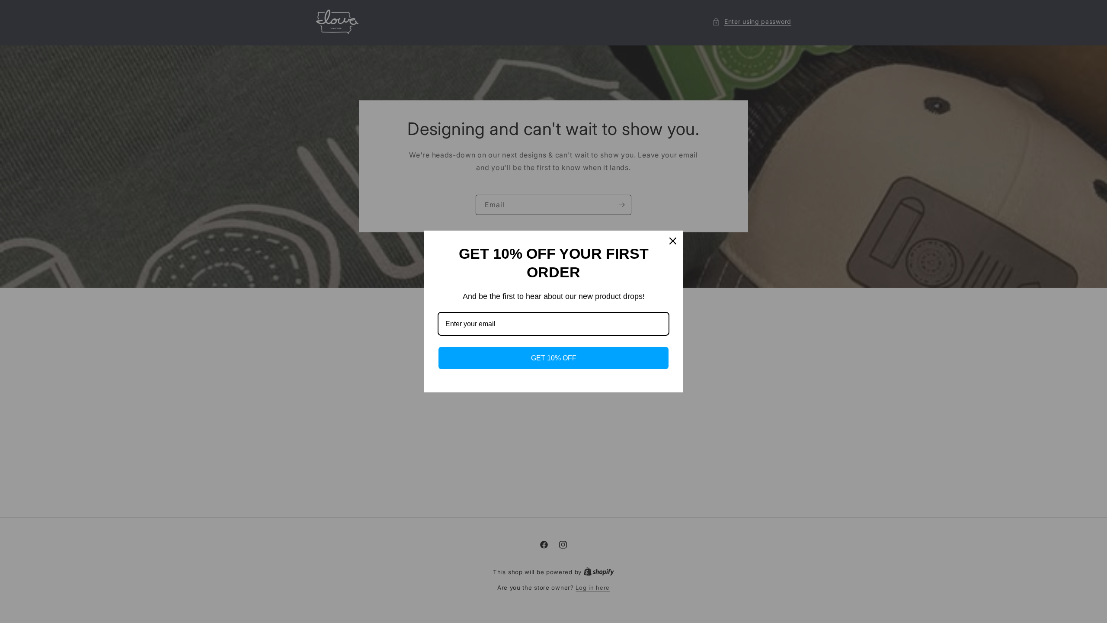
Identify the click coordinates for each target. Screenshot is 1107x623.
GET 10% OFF (553, 358)
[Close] (672, 241)
